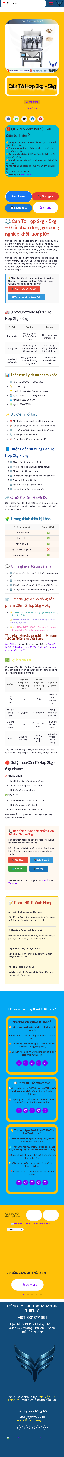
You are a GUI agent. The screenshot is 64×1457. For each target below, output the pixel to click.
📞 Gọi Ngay (18, 860)
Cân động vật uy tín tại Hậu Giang (26, 1273)
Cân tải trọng (32, 102)
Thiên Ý (44, 880)
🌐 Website (18, 868)
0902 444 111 (23, 171)
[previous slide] (34, 1215)
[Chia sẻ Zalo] (16, 119)
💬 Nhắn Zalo (18, 208)
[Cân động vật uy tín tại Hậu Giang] (34, 1246)
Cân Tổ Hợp (10, 644)
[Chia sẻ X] (24, 119)
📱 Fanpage (39, 868)
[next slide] (51, 1215)
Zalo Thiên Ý (26, 174)
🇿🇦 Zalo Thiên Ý (41, 860)
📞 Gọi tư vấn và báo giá (24, 289)
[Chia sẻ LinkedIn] (32, 119)
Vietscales (13, 883)
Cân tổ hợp (32, 108)
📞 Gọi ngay (45, 196)
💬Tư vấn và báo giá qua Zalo (26, 297)
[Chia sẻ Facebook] (8, 119)
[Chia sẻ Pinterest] (40, 119)
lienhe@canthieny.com (32, 1420)
